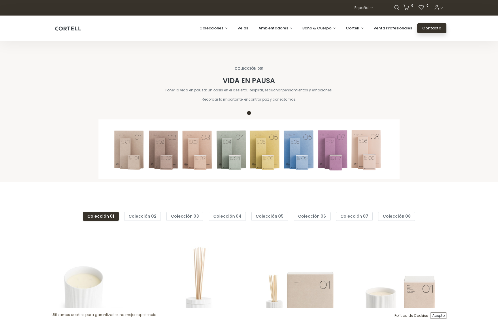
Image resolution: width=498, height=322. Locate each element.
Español (361, 7)
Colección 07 (354, 216)
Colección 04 (227, 216)
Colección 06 (312, 216)
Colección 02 (142, 216)
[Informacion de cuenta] (438, 8)
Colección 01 (100, 216)
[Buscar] (396, 8)
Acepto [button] (438, 315)
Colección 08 (397, 216)
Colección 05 (270, 216)
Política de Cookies (411, 315)
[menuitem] (242, 28)
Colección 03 (185, 216)
